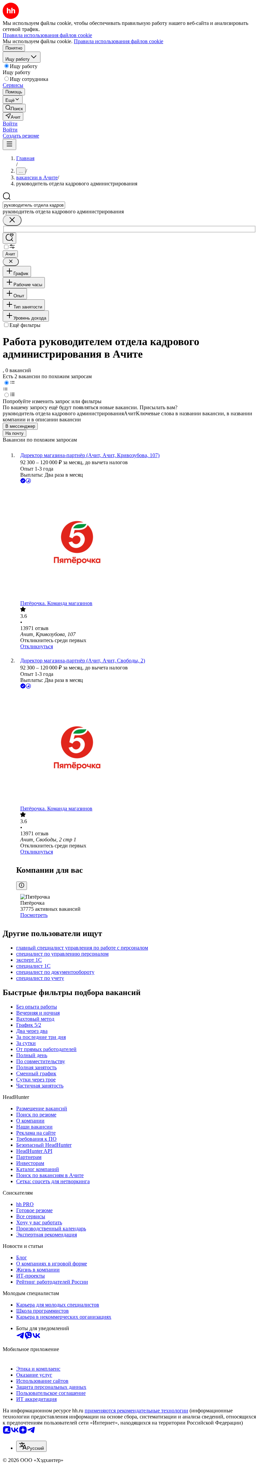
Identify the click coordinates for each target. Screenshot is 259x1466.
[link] (14, 108)
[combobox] (34, 205)
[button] (10, 123)
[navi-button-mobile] (9, 144)
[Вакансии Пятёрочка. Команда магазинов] (136, 542)
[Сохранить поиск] (9, 238)
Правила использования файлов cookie (118, 41)
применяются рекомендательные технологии (136, 1410)
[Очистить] (12, 220)
